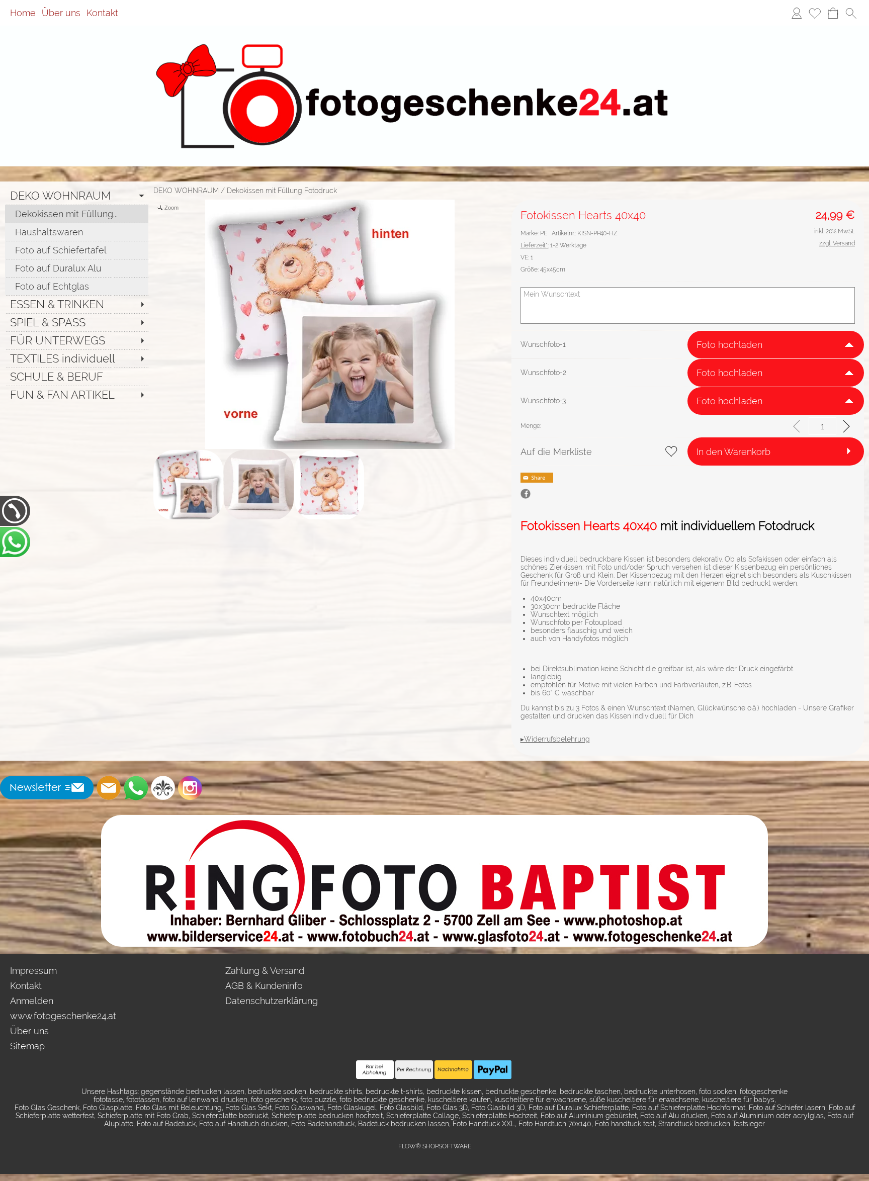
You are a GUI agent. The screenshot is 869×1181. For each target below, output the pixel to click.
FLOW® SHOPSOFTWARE (434, 1146)
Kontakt (102, 13)
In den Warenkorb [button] (733, 451)
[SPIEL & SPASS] (76, 322)
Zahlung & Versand (264, 970)
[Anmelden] (796, 13)
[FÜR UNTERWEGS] (76, 340)
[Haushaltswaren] (76, 232)
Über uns (61, 13)
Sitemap (27, 1046)
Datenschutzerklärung (271, 1000)
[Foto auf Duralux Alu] (76, 268)
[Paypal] (492, 1069)
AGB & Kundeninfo (264, 985)
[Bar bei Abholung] (375, 1069)
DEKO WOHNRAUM (186, 191)
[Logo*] (434, 40)
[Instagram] (190, 787)
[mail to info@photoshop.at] (108, 787)
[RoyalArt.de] (163, 787)
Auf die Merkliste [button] (556, 451)
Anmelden (31, 1000)
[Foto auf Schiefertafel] (76, 250)
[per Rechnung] (414, 1069)
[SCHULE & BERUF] (76, 377)
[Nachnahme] (453, 1069)
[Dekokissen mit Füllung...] (76, 214)
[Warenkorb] (832, 13)
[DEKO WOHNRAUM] (76, 196)
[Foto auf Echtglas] (76, 286)
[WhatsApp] (135, 787)
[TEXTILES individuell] (76, 358)
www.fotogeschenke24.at (63, 1016)
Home (23, 13)
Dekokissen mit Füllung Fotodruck (282, 191)
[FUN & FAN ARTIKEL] (76, 395)
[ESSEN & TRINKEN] (76, 304)
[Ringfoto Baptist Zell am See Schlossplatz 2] (434, 819)
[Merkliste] (814, 13)
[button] (850, 13)
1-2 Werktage (553, 245)
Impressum (33, 970)
